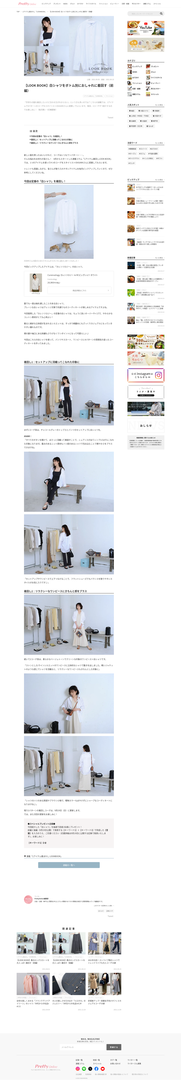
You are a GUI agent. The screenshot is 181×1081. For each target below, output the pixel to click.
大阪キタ (158, 116)
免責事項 (88, 1074)
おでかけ (80, 4)
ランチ (132, 163)
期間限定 (133, 149)
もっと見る (159, 105)
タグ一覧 (113, 1060)
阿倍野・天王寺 (136, 126)
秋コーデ (110, 911)
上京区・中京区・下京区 (140, 116)
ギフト (160, 158)
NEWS (65, 4)
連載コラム (147, 4)
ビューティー (114, 4)
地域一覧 (96, 1060)
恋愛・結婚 (125, 4)
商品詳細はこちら (79, 290)
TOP (18, 11)
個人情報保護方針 (101, 1074)
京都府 (157, 111)
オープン (133, 153)
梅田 (132, 111)
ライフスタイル (91, 4)
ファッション (103, 4)
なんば (150, 126)
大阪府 (144, 121)
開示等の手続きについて (140, 1074)
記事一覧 (79, 1060)
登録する (114, 1047)
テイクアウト (134, 158)
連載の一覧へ (69, 865)
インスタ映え (148, 158)
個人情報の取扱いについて (119, 1074)
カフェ (142, 153)
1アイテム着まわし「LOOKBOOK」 (34, 11)
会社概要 (79, 1074)
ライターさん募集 (134, 1063)
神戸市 (155, 121)
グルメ (72, 4)
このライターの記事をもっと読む (103, 905)
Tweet (110, 117)
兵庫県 (133, 121)
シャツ (101, 911)
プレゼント (57, 4)
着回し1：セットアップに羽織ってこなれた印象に (52, 139)
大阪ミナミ (144, 111)
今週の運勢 (153, 153)
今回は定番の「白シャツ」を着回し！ (46, 136)
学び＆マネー (136, 4)
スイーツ (143, 149)
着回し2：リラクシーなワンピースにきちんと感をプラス (54, 142)
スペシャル (157, 4)
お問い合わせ (115, 1063)
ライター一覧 (132, 1060)
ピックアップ (46, 4)
